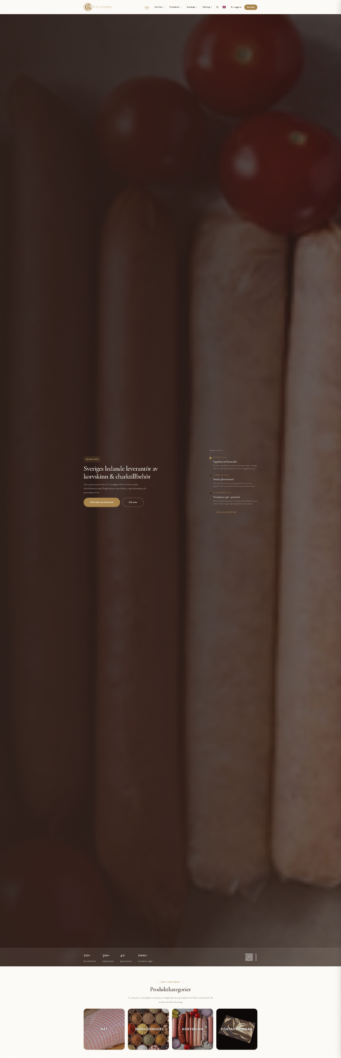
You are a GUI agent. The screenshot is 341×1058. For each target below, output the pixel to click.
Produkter (174, 7)
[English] (224, 7)
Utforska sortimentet (102, 502)
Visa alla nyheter (226, 512)
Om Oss (158, 7)
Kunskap (191, 7)
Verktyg (206, 7)
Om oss (133, 502)
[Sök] (217, 7)
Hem (147, 7)
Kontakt (251, 7)
